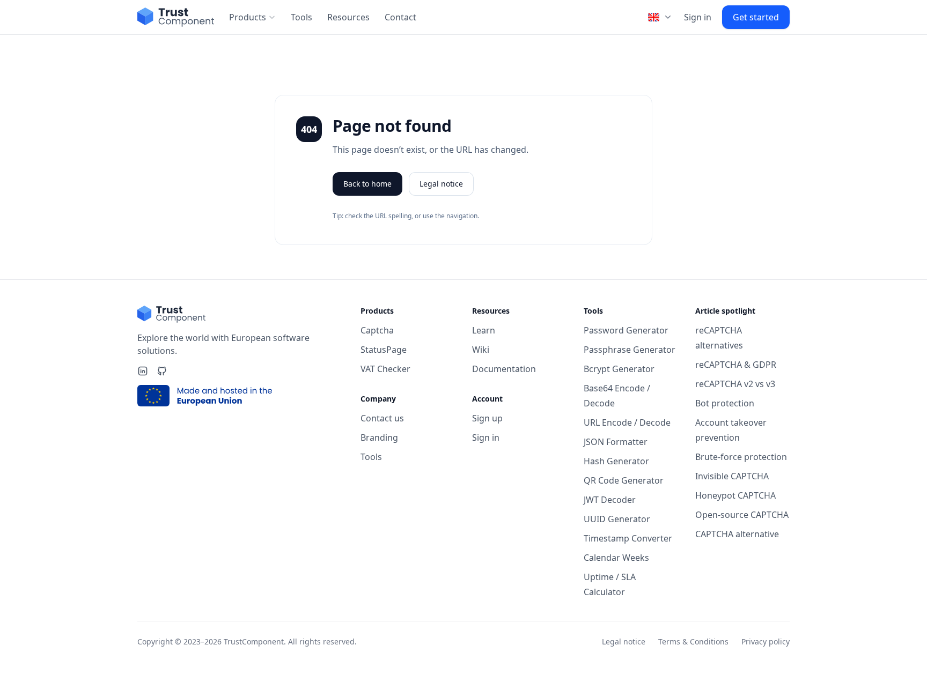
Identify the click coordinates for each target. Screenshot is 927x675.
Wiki (480, 349)
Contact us (382, 418)
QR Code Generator (624, 480)
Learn (483, 330)
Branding (379, 437)
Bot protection (724, 403)
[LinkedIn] (142, 371)
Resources (348, 17)
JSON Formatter (616, 442)
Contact (400, 17)
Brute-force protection (741, 457)
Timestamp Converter (628, 538)
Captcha (377, 330)
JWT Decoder (610, 500)
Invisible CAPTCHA (732, 476)
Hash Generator (616, 461)
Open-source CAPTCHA (742, 515)
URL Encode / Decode (627, 422)
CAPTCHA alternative (737, 534)
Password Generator (626, 330)
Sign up (487, 418)
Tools (301, 17)
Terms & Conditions (693, 641)
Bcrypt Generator (619, 369)
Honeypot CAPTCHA (735, 495)
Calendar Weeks (616, 557)
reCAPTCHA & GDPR (735, 364)
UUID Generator (617, 519)
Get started (756, 17)
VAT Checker (385, 369)
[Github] (162, 371)
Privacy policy (765, 641)
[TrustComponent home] (175, 17)
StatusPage (383, 349)
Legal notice (441, 184)
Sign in (697, 17)
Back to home (367, 184)
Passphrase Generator (629, 349)
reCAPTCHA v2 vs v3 (735, 384)
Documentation (504, 369)
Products (247, 17)
